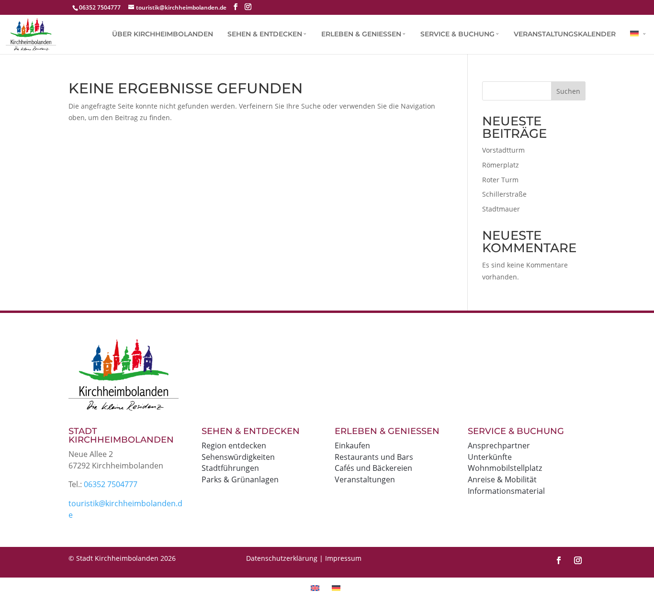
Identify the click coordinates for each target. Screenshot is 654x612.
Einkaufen (352, 445)
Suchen (568, 91)
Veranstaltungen (365, 479)
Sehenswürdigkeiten (238, 457)
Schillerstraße (504, 194)
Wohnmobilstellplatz (505, 468)
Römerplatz (500, 164)
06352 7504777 (110, 484)
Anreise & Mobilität (502, 479)
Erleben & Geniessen (361, 34)
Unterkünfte (490, 457)
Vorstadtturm (503, 150)
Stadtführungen (230, 468)
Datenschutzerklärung (281, 558)
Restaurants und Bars (374, 457)
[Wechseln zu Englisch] (316, 587)
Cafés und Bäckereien (373, 468)
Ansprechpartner (499, 445)
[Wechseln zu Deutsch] (337, 587)
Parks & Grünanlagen (240, 479)
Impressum (343, 558)
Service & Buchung (457, 34)
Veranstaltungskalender (565, 34)
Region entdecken (234, 445)
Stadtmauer (501, 208)
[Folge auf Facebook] (558, 560)
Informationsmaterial (506, 491)
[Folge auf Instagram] (578, 560)
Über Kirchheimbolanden (162, 34)
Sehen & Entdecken (264, 34)
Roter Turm (500, 179)
